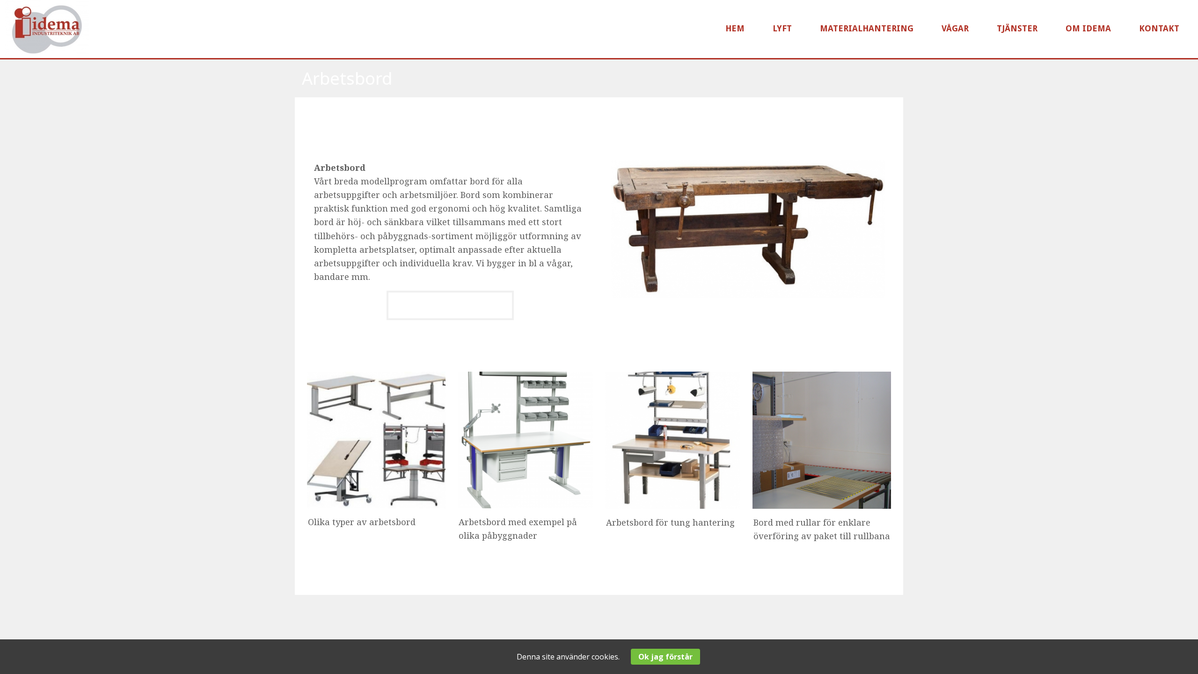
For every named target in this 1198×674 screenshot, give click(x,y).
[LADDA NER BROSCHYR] (450, 318)
